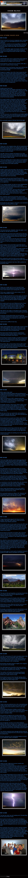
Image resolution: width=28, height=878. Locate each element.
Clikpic (8, 876)
